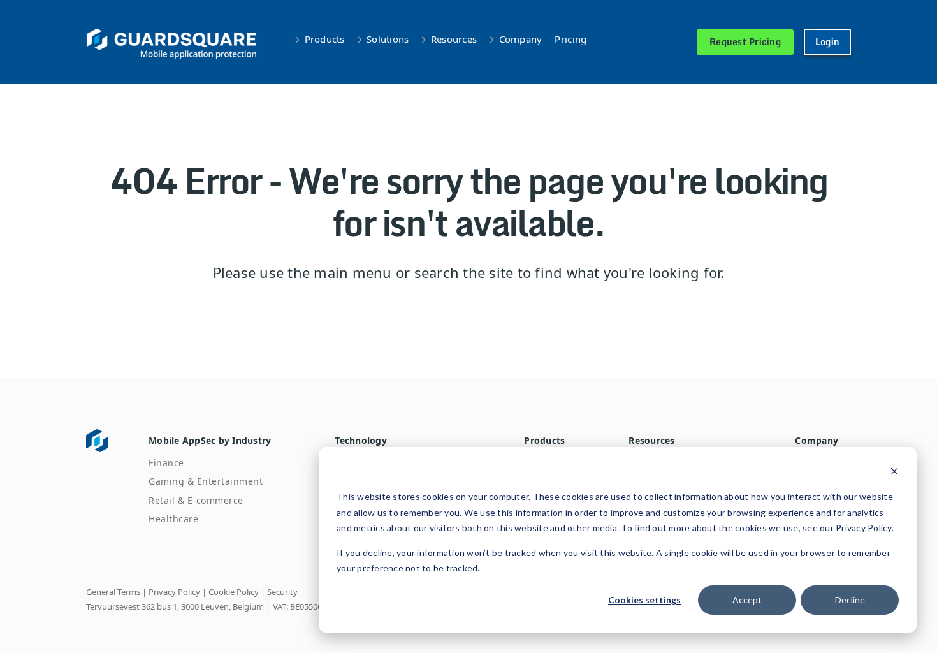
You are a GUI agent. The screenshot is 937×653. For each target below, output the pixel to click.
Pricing (570, 39)
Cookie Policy (233, 592)
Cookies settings (644, 599)
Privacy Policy (174, 592)
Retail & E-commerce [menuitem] (196, 500)
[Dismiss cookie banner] (894, 473)
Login (827, 41)
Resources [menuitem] (651, 440)
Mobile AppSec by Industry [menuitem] (210, 440)
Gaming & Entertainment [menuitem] (206, 481)
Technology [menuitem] (361, 440)
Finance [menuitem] (166, 463)
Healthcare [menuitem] (173, 519)
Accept (747, 599)
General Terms (113, 592)
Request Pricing (745, 41)
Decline (850, 599)
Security (282, 592)
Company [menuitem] (816, 440)
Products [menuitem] (544, 440)
